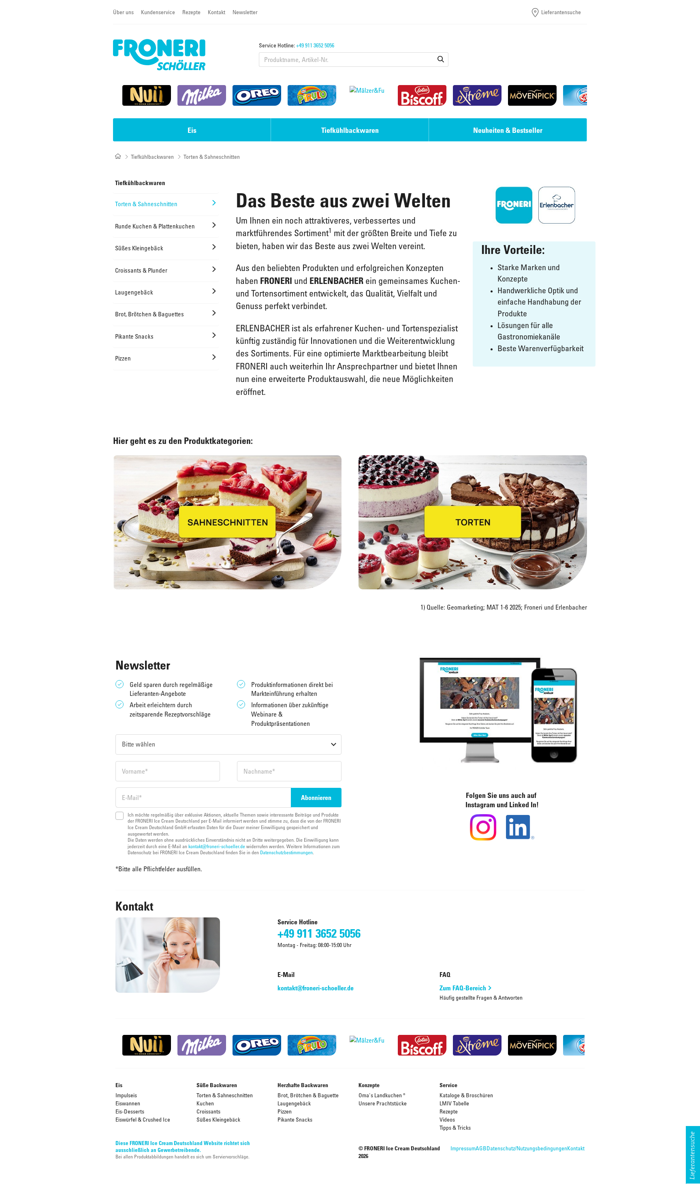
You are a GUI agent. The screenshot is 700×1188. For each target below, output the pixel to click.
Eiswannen (127, 1103)
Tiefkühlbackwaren (152, 156)
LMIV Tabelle (454, 1103)
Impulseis (126, 1095)
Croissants (208, 1111)
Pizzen (284, 1111)
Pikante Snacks (294, 1119)
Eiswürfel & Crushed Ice (142, 1119)
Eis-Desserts (129, 1111)
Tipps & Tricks (455, 1127)
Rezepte (191, 12)
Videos (447, 1119)
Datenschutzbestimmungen (286, 852)
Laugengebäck (294, 1103)
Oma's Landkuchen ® (382, 1095)
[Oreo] (257, 95)
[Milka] (201, 95)
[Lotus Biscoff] (422, 95)
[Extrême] (477, 95)
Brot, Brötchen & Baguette (308, 1095)
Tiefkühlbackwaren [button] (350, 130)
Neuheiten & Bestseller (507, 130)
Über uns (123, 12)
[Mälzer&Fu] (367, 95)
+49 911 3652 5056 (315, 45)
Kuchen (205, 1103)
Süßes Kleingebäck (218, 1119)
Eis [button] (192, 130)
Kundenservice (158, 12)
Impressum (463, 1148)
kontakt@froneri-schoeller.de (216, 846)
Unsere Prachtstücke (383, 1103)
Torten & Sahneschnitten (224, 1095)
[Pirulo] (312, 95)
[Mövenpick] (532, 95)
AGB (481, 1148)
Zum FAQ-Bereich (463, 988)
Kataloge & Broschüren (466, 1095)
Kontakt (216, 12)
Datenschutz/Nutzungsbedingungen (527, 1148)
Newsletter (245, 12)
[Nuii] (146, 95)
